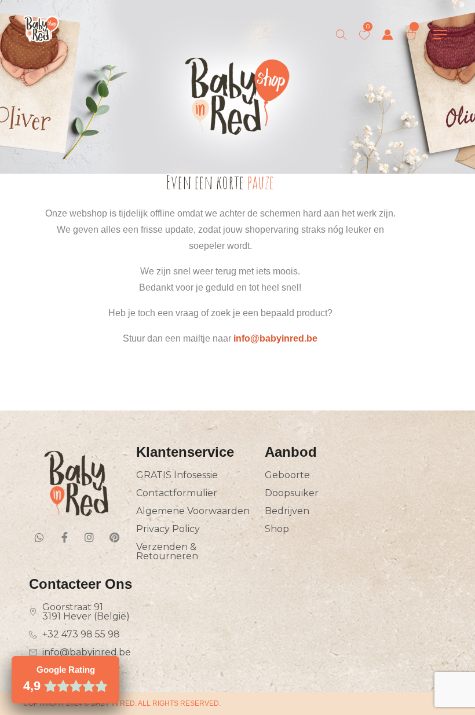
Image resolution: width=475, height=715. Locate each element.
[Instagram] (89, 537)
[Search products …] (341, 35)
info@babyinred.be (275, 338)
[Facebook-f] (64, 537)
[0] (364, 35)
